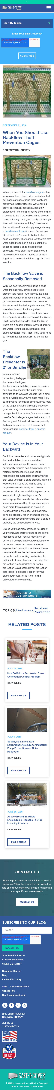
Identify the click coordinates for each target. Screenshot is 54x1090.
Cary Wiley (14, 683)
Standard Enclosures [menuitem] (13, 956)
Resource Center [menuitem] (11, 971)
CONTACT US (27, 902)
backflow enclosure (15, 231)
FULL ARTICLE (18, 695)
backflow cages (34, 192)
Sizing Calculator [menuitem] (11, 964)
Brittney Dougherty (16, 150)
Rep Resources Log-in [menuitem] (14, 995)
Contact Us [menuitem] (8, 991)
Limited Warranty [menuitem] (11, 980)
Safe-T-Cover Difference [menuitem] (15, 987)
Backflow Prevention (42, 610)
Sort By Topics (13, 23)
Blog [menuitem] (4, 975)
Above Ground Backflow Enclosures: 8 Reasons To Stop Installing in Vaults (24, 820)
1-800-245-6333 (10, 1027)
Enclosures (24, 610)
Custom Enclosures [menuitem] (12, 960)
